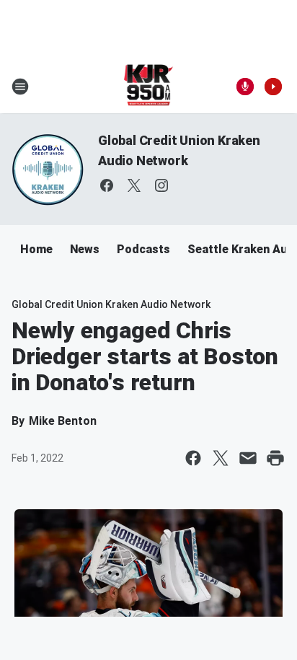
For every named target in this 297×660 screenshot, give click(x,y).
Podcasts (143, 249)
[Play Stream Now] (273, 86)
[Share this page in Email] (248, 458)
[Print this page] (275, 458)
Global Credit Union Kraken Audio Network (111, 304)
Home (36, 249)
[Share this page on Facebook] (193, 458)
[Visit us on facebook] (106, 185)
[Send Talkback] (245, 86)
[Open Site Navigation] (20, 86)
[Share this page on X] (220, 458)
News (84, 249)
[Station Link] (148, 86)
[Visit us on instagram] (161, 185)
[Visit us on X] (134, 185)
